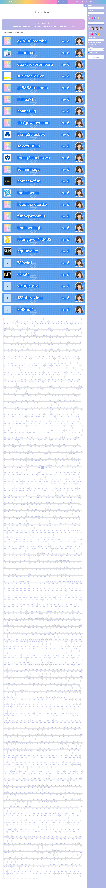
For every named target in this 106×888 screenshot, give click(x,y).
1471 (31, 467)
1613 (23, 483)
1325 (20, 451)
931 (68, 407)
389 (49, 353)
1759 (13, 500)
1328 (31, 451)
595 (46, 374)
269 (38, 342)
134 (67, 328)
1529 (16, 474)
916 (18, 407)
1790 (46, 502)
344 (53, 349)
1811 (47, 504)
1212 (68, 437)
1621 (52, 483)
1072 (35, 423)
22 (58, 319)
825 (22, 398)
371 (66, 351)
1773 (63, 500)
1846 (21, 509)
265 (25, 342)
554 (63, 370)
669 (58, 381)
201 (47, 335)
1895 (51, 514)
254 (65, 340)
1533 (32, 474)
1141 (48, 430)
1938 (58, 518)
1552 (28, 476)
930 (64, 407)
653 (5, 381)
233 (73, 337)
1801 (9, 504)
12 (31, 319)
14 (36, 319)
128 (48, 328)
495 (19, 365)
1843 (9, 509)
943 (33, 409)
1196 (9, 437)
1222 (27, 439)
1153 (12, 432)
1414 (46, 460)
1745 (38, 497)
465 (73, 360)
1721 (29, 495)
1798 (75, 502)
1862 (5, 511)
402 (15, 356)
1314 (58, 449)
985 (19, 414)
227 (53, 337)
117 (14, 328)
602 (70, 374)
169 (24, 333)
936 (9, 409)
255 (69, 340)
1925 (9, 518)
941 (26, 409)
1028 (20, 418)
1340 (77, 451)
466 (77, 360)
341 (43, 349)
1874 (50, 511)
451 (26, 360)
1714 (5, 495)
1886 (17, 514)
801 (18, 395)
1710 (68, 493)
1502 (70, 469)
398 (80, 353)
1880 (72, 511)
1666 (61, 488)
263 (18, 342)
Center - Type (92, 32)
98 (33, 326)
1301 (9, 449)
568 (32, 372)
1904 (9, 516)
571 (42, 372)
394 (66, 353)
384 (32, 353)
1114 (33, 428)
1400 (70, 458)
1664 (54, 488)
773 (5, 393)
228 (56, 337)
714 (50, 386)
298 (55, 344)
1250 (54, 442)
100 (39, 326)
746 (73, 388)
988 (29, 414)
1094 (40, 425)
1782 (16, 502)
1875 (54, 511)
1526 (5, 474)
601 (67, 374)
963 (22, 411)
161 (75, 330)
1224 (34, 439)
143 (18, 330)
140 (8, 330)
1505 (5, 472)
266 (28, 342)
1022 (75, 416)
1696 (17, 493)
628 (76, 377)
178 (51, 333)
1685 (53, 490)
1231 (60, 439)
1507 (13, 472)
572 (45, 372)
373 (72, 351)
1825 (20, 507)
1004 (9, 416)
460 (57, 360)
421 (78, 356)
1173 (5, 435)
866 (5, 402)
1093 (36, 425)
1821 (5, 507)
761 (44, 391)
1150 (81, 430)
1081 (68, 423)
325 (68, 346)
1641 (46, 486)
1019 (64, 416)
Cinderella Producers (15, 2)
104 (52, 326)
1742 (27, 497)
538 (8, 370)
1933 (39, 518)
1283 (20, 446)
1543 (70, 474)
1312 (51, 449)
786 (47, 393)
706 (25, 386)
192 (18, 335)
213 (8, 337)
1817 (69, 504)
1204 (38, 437)
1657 (28, 488)
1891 (36, 514)
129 (51, 328)
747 (77, 388)
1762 (23, 500)
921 (34, 407)
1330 (39, 451)
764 (54, 391)
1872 (43, 511)
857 (53, 400)
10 (26, 319)
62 (13, 323)
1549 (17, 476)
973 (55, 411)
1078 (57, 423)
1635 (24, 486)
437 (56, 358)
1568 (13, 479)
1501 (67, 469)
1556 (44, 476)
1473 (39, 467)
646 (59, 379)
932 (71, 407)
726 (8, 388)
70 (35, 323)
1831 (43, 507)
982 (8, 414)
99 (36, 326)
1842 (5, 509)
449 (19, 360)
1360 (74, 453)
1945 (9, 520)
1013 (43, 416)
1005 (13, 416)
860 (64, 400)
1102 (70, 425)
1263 (24, 444)
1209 (57, 437)
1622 (55, 483)
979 (75, 411)
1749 (53, 497)
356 (16, 351)
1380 (72, 456)
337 (29, 349)
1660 (39, 488)
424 (12, 358)
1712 (75, 493)
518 (18, 367)
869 (15, 402)
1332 (46, 451)
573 (48, 372)
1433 (39, 462)
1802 (13, 504)
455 (40, 360)
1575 (39, 479)
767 (63, 391)
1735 (80, 495)
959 (9, 411)
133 (64, 328)
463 (67, 360)
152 (46, 330)
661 (32, 381)
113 (79, 326)
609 (15, 377)
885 (69, 402)
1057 (55, 421)
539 (12, 370)
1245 (35, 442)
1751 (60, 497)
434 (46, 358)
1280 (9, 446)
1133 (19, 430)
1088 (17, 425)
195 (27, 335)
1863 (9, 511)
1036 (51, 418)
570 (39, 372)
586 (16, 374)
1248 (46, 442)
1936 (51, 518)
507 (60, 365)
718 (62, 386)
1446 (13, 465)
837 (63, 398)
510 (70, 365)
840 (73, 398)
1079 (61, 423)
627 (72, 377)
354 (9, 351)
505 (53, 365)
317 (41, 346)
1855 (55, 509)
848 (22, 400)
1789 (42, 502)
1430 (28, 462)
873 (28, 402)
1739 (16, 497)
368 (56, 351)
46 (47, 321)
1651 (5, 488)
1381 (76, 456)
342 (46, 349)
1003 (5, 416)
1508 (17, 472)
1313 (54, 449)
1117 (43, 428)
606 (5, 377)
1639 (39, 486)
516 (11, 367)
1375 (54, 456)
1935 (47, 518)
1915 (50, 516)
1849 (32, 509)
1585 (76, 479)
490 (79, 363)
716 (56, 386)
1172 (79, 432)
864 (77, 400)
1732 (69, 495)
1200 (23, 437)
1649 (76, 486)
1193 (76, 435)
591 (33, 374)
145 (24, 330)
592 (36, 374)
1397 (59, 458)
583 (5, 374)
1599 (51, 481)
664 (42, 381)
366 (49, 351)
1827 (28, 507)
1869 (32, 511)
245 (35, 340)
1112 (26, 428)
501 (39, 365)
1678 (27, 490)
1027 (17, 418)
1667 (65, 488)
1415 (50, 460)
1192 (72, 435)
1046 (13, 421)
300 (62, 344)
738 (47, 388)
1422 (75, 460)
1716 (12, 495)
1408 (24, 460)
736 (41, 388)
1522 (68, 472)
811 (52, 395)
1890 (32, 514)
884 (65, 402)
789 (57, 393)
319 (47, 346)
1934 (43, 518)
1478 (57, 467)
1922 (75, 516)
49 (55, 321)
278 (67, 342)
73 (42, 323)
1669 (72, 488)
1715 (9, 495)
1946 (13, 520)
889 (5, 404)
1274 (64, 444)
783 (37, 393)
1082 (72, 423)
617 (40, 377)
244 (32, 340)
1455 (47, 465)
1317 (69, 449)
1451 (32, 465)
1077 (53, 423)
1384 (9, 458)
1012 (39, 416)
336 (26, 349)
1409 (28, 460)
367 (53, 351)
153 (50, 330)
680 (15, 384)
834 (52, 398)
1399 (67, 458)
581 (75, 372)
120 (23, 328)
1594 (32, 481)
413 (52, 356)
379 (15, 353)
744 (67, 388)
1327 (28, 451)
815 (65, 395)
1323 (13, 451)
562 (12, 372)
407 (33, 356)
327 (74, 346)
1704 (46, 493)
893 (19, 404)
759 (38, 391)
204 (57, 335)
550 (50, 370)
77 (53, 323)
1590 (17, 481)
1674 (12, 490)
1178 (22, 435)
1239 (13, 442)
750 (8, 391)
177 (48, 333)
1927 (17, 518)
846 (16, 400)
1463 (78, 465)
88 (5, 326)
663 (38, 381)
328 (78, 346)
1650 (80, 486)
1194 (80, 435)
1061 (70, 421)
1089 (21, 425)
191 (14, 335)
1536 (43, 474)
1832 (46, 507)
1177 (19, 435)
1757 (5, 500)
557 (74, 370)
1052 (36, 421)
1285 (28, 446)
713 (47, 386)
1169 (69, 432)
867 (8, 402)
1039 (62, 418)
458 (50, 360)
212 (5, 337)
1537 (47, 474)
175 (42, 333)
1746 (42, 497)
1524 (75, 472)
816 (68, 395)
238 (12, 340)
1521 (64, 472)
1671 (79, 488)
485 (62, 363)
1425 (9, 462)
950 (57, 409)
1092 (32, 425)
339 (36, 349)
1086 (9, 425)
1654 (16, 488)
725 (5, 388)
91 (13, 326)
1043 (77, 418)
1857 (63, 509)
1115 (36, 428)
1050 (28, 421)
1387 (21, 458)
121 (26, 328)
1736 (5, 497)
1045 (9, 421)
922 (37, 407)
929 (61, 407)
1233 (67, 439)
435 (49, 358)
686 (35, 384)
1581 (61, 479)
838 (66, 398)
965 (29, 411)
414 (55, 356)
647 (62, 379)
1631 (9, 486)
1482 (72, 467)
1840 (77, 507)
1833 (50, 507)
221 (33, 337)
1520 (60, 472)
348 (67, 349)
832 (45, 398)
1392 (40, 458)
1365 (17, 456)
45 (44, 321)
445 (5, 360)
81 (64, 323)
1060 (67, 421)
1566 (5, 479)
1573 (31, 479)
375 (79, 351)
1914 (46, 516)
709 (34, 386)
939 (19, 409)
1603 (66, 481)
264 (21, 342)
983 (12, 414)
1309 (40, 449)
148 (34, 330)
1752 (64, 497)
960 (12, 411)
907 (67, 404)
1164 (51, 432)
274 (54, 342)
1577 (46, 479)
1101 (66, 425)
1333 (50, 451)
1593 (28, 481)
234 (76, 337)
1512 (31, 472)
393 (63, 353)
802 (22, 395)
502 (43, 365)
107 (61, 326)
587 (19, 374)
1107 (9, 428)
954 (70, 409)
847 (19, 400)
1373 (46, 456)
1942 (74, 518)
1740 (20, 497)
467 (80, 360)
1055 (47, 421)
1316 (65, 449)
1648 (73, 486)
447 (12, 360)
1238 (9, 442)
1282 (16, 446)
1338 (69, 451)
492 (8, 365)
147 (30, 330)
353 (5, 351)
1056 (51, 421)
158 (66, 330)
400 (9, 356)
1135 (27, 430)
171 (30, 333)
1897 (59, 514)
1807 (32, 504)
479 (41, 363)
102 (45, 326)
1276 (71, 444)
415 (59, 356)
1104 (77, 425)
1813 (54, 504)
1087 (13, 425)
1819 (76, 504)
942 (29, 409)
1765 (34, 500)
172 (33, 333)
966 (32, 411)
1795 (64, 502)
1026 (13, 418)
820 (5, 398)
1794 (60, 502)
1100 (63, 425)
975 (62, 411)
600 (64, 374)
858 (57, 400)
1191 (69, 435)
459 (53, 360)
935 (5, 409)
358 (22, 351)
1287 (35, 446)
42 (35, 321)
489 (76, 363)
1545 (78, 474)
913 (8, 407)
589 (26, 374)
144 (21, 330)
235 (80, 337)
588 (22, 374)
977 (68, 411)
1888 (24, 514)
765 (57, 391)
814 (62, 395)
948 (50, 409)
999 (67, 414)
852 (36, 400)
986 (22, 414)
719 (65, 386)
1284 (24, 446)
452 (29, 360)
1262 (20, 444)
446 (9, 360)
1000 (71, 414)
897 (33, 404)
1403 (5, 460)
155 (56, 330)
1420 (68, 460)
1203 (34, 437)
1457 (55, 465)
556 (70, 370)
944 (36, 409)
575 (55, 372)
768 (67, 391)
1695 (13, 493)
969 (42, 411)
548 (43, 370)
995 (53, 414)
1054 (44, 421)
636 (25, 379)
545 (33, 370)
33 (10, 321)
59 (5, 323)
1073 (39, 423)
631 (8, 379)
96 (27, 326)
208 (70, 335)
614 (31, 377)
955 (74, 409)
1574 (35, 479)
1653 (13, 488)
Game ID (90, 10)
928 (58, 407)
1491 (28, 469)
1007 (21, 416)
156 (59, 330)
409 (40, 356)
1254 (69, 442)
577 (61, 372)
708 (31, 386)
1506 (9, 472)
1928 (20, 518)
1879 (68, 511)
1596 (40, 481)
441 (70, 358)
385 (35, 353)
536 (79, 367)
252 (59, 340)
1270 (50, 444)
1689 (68, 490)
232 (70, 337)
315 (35, 346)
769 (70, 391)
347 (63, 349)
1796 (68, 502)
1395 (51, 458)
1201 (27, 437)
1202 (31, 437)
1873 (46, 511)
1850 (36, 509)
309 (15, 346)
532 (65, 367)
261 (11, 342)
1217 (9, 439)
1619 (44, 483)
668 (55, 381)
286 (15, 344)
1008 (24, 416)
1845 (17, 509)
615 (34, 377)
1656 (24, 488)
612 (24, 377)
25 (66, 319)
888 (79, 402)
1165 (55, 432)
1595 (36, 481)
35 (16, 321)
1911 (36, 516)
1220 (19, 439)
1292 (54, 446)
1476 (50, 467)
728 (14, 388)
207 (67, 335)
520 (24, 367)
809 (46, 395)
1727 (51, 495)
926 (51, 407)
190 (11, 335)
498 (29, 365)
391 (56, 353)
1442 (74, 462)
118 (17, 328)
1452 (36, 465)
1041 (70, 418)
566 (25, 372)
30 (80, 319)
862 (70, 400)
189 (8, 335)
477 (35, 363)
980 (79, 411)
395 (70, 353)
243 (28, 340)
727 (11, 388)
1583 (68, 479)
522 (31, 367)
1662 (46, 488)
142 (14, 330)
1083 (76, 423)
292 (35, 344)
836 (59, 398)
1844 (13, 509)
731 (24, 388)
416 (62, 356)
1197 (12, 437)
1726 (47, 495)
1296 (69, 446)
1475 (46, 467)
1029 (24, 418)
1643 (54, 486)
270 (41, 342)
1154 (16, 432)
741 (57, 388)
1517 (49, 472)
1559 (55, 476)
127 (44, 328)
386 (39, 353)
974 (59, 411)
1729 (58, 495)
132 (60, 328)
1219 (16, 439)
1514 (39, 472)
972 (52, 411)
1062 (74, 421)
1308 (36, 449)
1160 (37, 432)
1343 (9, 453)
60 (7, 323)
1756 (79, 497)
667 (51, 381)
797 (5, 395)
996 (57, 414)
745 (70, 388)
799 (11, 395)
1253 (65, 442)
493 (12, 365)
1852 (44, 509)
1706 (54, 493)
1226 (41, 439)
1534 (35, 474)
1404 (9, 460)
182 (64, 333)
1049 (24, 421)
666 (48, 381)
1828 (31, 507)
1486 (9, 469)
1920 (68, 516)
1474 (42, 467)
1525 (79, 472)
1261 (16, 444)
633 (15, 379)
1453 (40, 465)
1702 (39, 493)
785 (43, 393)
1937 (55, 518)
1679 (30, 490)
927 (54, 407)
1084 (80, 423)
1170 (73, 432)
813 (59, 395)
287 (18, 344)
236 (5, 340)
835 (56, 398)
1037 (55, 418)
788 (53, 393)
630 (5, 379)
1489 (21, 469)
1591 (21, 481)
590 (29, 374)
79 (59, 323)
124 (35, 328)
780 (27, 393)
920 (31, 407)
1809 (40, 504)
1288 (39, 446)
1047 (17, 421)
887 (75, 402)
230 (63, 337)
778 (20, 393)
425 (15, 358)
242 (25, 340)
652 (79, 379)
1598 (47, 481)
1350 (36, 453)
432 (39, 358)
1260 (13, 444)
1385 (13, 458)
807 (39, 395)
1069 (24, 423)
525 (41, 367)
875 (35, 402)
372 (69, 351)
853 (40, 400)
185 (73, 333)
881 (55, 402)
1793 (56, 502)
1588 (9, 481)
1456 (51, 465)
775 (11, 393)
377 (8, 353)
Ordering (90, 47)
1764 (31, 500)
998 (63, 414)
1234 (71, 439)
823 (15, 398)
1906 (17, 516)
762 (47, 391)
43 (38, 321)
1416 (54, 460)
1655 (20, 488)
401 (12, 356)
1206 (46, 437)
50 (58, 321)
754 (21, 391)
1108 (12, 428)
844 (9, 400)
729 (18, 388)
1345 (17, 453)
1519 (57, 472)
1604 (70, 481)
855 (46, 400)
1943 (77, 518)
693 (58, 384)
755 (25, 391)
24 (63, 319)
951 (60, 409)
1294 (61, 446)
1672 (5, 490)
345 (57, 349)
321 (54, 346)
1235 (75, 439)
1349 (32, 453)
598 (57, 374)
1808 (36, 504)
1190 (65, 435)
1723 (37, 495)
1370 (35, 456)
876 (38, 402)
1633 (16, 486)
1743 (31, 497)
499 (33, 365)
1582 (64, 479)
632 (12, 379)
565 (22, 372)
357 (19, 351)
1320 (79, 449)
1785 (27, 502)
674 (74, 381)
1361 (78, 453)
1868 (28, 511)
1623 (59, 483)
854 (43, 400)
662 (35, 381)
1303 (17, 449)
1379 (68, 456)
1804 (20, 504)
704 (18, 386)
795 (76, 393)
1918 (61, 516)
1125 (71, 428)
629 (79, 377)
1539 (55, 474)
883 (62, 402)
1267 (38, 444)
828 (32, 398)
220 (30, 337)
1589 (13, 481)
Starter (90, 26)
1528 (13, 474)
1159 (34, 432)
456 (43, 360)
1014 (46, 416)
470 (12, 363)
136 (73, 328)
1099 (59, 425)
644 (52, 379)
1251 (58, 442)
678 (8, 384)
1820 (79, 504)
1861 (78, 509)
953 (67, 409)
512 (76, 365)
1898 (63, 514)
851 (33, 400)
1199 (20, 437)
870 (18, 402)
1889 (28, 514)
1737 (9, 497)
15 (39, 319)
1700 (32, 493)
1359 (70, 453)
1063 (78, 421)
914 (11, 407)
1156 (23, 432)
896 (29, 404)
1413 (43, 460)
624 (63, 377)
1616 (34, 483)
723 (78, 386)
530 (58, 367)
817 (71, 395)
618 (43, 377)
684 (28, 384)
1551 (24, 476)
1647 (69, 486)
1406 (17, 460)
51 (61, 321)
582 (78, 372)
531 (61, 367)
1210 (61, 437)
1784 (23, 502)
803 (25, 395)
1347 (25, 453)
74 (45, 323)
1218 (12, 439)
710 (38, 386)
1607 (81, 481)
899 (40, 404)
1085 (5, 425)
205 (60, 335)
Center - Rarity (92, 37)
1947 (17, 520)
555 (67, 370)
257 (75, 340)
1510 (24, 472)
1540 (59, 474)
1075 (46, 423)
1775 (70, 500)
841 (76, 398)
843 (5, 400)
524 (38, 367)
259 (5, 342)
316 (38, 346)
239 (15, 340)
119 (20, 328)
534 (72, 367)
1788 (38, 502)
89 (7, 326)
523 (34, 367)
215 (14, 337)
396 (73, 353)
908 (70, 404)
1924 (5, 518)
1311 (47, 449)
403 (19, 356)
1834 (54, 507)
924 (44, 407)
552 (57, 370)
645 (55, 379)
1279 (5, 446)
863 (74, 400)
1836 (62, 507)
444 (80, 358)
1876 (57, 511)
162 (78, 330)
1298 (76, 446)
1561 (63, 476)
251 (55, 340)
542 (22, 370)
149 (37, 330)
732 (27, 388)
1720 (26, 495)
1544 (74, 474)
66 (24, 323)
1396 (55, 458)
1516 (46, 472)
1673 (9, 490)
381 (22, 353)
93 (19, 326)
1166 (59, 432)
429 (29, 358)
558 (77, 370)
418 (68, 356)
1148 (73, 430)
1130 (9, 430)
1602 (62, 481)
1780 (9, 502)
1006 (17, 416)
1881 (76, 511)
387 (42, 353)
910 (77, 404)
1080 (65, 423)
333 (15, 349)
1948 (21, 520)
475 (28, 363)
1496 (47, 469)
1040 (66, 418)
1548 (13, 476)
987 (26, 414)
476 (31, 363)
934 (78, 407)
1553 (32, 476)
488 (72, 363)
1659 (35, 488)
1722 (33, 495)
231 (66, 337)
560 (5, 372)
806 (36, 395)
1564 (74, 476)
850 (29, 400)
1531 (24, 474)
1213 (71, 437)
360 (29, 351)
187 (80, 333)
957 (81, 409)
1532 (28, 474)
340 (40, 349)
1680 (34, 490)
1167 (62, 432)
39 (27, 321)
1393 (44, 458)
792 (66, 393)
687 (38, 384)
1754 (71, 497)
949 (53, 409)
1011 (36, 416)
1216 (5, 439)
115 (8, 328)
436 (53, 358)
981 (5, 414)
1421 (72, 460)
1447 (17, 465)
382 (25, 353)
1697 (20, 493)
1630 (5, 486)
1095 (44, 425)
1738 (12, 497)
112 (76, 326)
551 (53, 370)
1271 (53, 444)
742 (60, 388)
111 (73, 326)
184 (70, 333)
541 (19, 370)
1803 (17, 504)
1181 (33, 435)
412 (49, 356)
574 (52, 372)
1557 (47, 476)
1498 (55, 469)
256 (72, 340)
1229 (52, 439)
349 (70, 349)
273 (51, 342)
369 (59, 351)
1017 (57, 416)
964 (25, 411)
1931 (32, 518)
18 (47, 319)
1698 (24, 493)
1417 (57, 460)
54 (69, 321)
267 (31, 342)
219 (27, 337)
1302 (13, 449)
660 (29, 381)
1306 (28, 449)
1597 (44, 481)
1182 (36, 435)
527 (48, 367)
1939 (62, 518)
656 (15, 381)
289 (25, 344)
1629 (81, 483)
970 (46, 411)
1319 (76, 449)
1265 (31, 444)
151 (43, 330)
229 (60, 337)
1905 (13, 516)
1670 (76, 488)
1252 (61, 442)
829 (35, 398)
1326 (24, 451)
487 (69, 363)
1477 (53, 467)
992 (43, 414)
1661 (43, 488)
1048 (21, 421)
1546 (5, 476)
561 (8, 372)
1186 (51, 435)
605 (80, 374)
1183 (40, 435)
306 (5, 346)
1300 (5, 449)
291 (32, 344)
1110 (19, 428)
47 (49, 321)
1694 (9, 493)
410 (43, 356)
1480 (65, 467)
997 (60, 414)
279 (70, 342)
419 (72, 356)
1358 (66, 453)
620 (50, 377)
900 (43, 404)
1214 (75, 437)
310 (19, 346)
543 (26, 370)
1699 (28, 493)
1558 (51, 476)
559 (81, 370)
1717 (15, 495)
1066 (13, 423)
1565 (78, 476)
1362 (5, 456)
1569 (16, 479)
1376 (57, 456)
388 (46, 353)
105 (55, 326)
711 (40, 386)
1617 (37, 483)
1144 (59, 430)
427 (22, 358)
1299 (80, 446)
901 (46, 404)
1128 (81, 428)
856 (50, 400)
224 (43, 337)
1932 (35, 518)
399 (5, 356)
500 (36, 365)
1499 (59, 469)
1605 (74, 481)
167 (17, 333)
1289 (43, 446)
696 (68, 384)
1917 (57, 516)
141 (11, 330)
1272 (57, 444)
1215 (78, 437)
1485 (5, 469)
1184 (44, 435)
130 (54, 328)
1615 (30, 483)
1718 (19, 495)
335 (22, 349)
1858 (66, 509)
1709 (65, 493)
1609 (9, 483)
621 (53, 377)
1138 (37, 430)
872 (25, 402)
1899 (67, 514)
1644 (58, 486)
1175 (12, 435)
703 (15, 386)
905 (60, 404)
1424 (5, 462)
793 (70, 393)
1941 (70, 518)
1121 (57, 428)
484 (58, 363)
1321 (5, 451)
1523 (71, 472)
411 (46, 356)
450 (22, 360)
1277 (75, 444)
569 (35, 372)
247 (42, 340)
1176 (16, 435)
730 (21, 388)
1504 (78, 469)
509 (67, 365)
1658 (31, 488)
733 (31, 388)
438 (60, 358)
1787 (34, 502)
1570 (20, 479)
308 (12, 346)
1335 (58, 451)
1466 (13, 467)
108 (64, 326)
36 (18, 321)
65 (21, 323)
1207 (49, 437)
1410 (32, 460)
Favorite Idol (91, 21)
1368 (28, 456)
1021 (72, 416)
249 (49, 340)
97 (30, 326)
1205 (42, 437)
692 (55, 384)
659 (25, 381)
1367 (24, 456)
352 (81, 349)
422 (5, 358)
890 (9, 404)
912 (5, 407)
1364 (13, 456)
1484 (80, 467)
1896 (55, 514)
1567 (9, 479)
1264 (27, 444)
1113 (29, 428)
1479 (61, 467)
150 (40, 330)
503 (46, 365)
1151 (5, 432)
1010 (32, 416)
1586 (80, 479)
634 (18, 379)
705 (21, 386)
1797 (71, 502)
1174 (9, 435)
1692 (79, 490)
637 (28, 379)
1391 (36, 458)
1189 (62, 435)
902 (50, 404)
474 (25, 363)
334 (19, 349)
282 (80, 342)
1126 (74, 428)
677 (5, 384)
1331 (43, 451)
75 (48, 323)
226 (50, 337)
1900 (70, 514)
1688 (64, 490)
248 (45, 340)
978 (72, 411)
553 (60, 370)
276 (60, 342)
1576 (42, 479)
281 (77, 342)
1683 (45, 490)
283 (5, 344)
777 (17, 393)
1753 (68, 497)
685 (31, 384)
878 (45, 402)
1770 (52, 500)
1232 (63, 439)
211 (80, 335)
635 (22, 379)
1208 (53, 437)
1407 (21, 460)
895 (26, 404)
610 (18, 377)
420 (75, 356)
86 (78, 323)
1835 (58, 507)
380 (18, 353)
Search (90, 5)
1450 (28, 465)
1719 (22, 495)
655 (12, 381)
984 (15, 414)
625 (66, 377)
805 (32, 395)
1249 (50, 442)
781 (30, 393)
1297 (73, 446)
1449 (24, 465)
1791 (49, 502)
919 (27, 407)
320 (51, 346)
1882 (80, 511)
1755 (75, 497)
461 (60, 360)
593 (40, 374)
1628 (77, 483)
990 (36, 414)
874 (31, 402)
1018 (61, 416)
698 (75, 384)
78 (56, 323)
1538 (51, 474)
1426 (13, 462)
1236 (79, 439)
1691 (75, 490)
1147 (70, 430)
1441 (70, 462)
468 (5, 363)
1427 (17, 462)
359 (26, 351)
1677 (23, 490)
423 (8, 358)
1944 (5, 520)
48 (52, 321)
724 (81, 386)
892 (15, 404)
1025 (9, 418)
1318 (72, 449)
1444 (5, 465)
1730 (62, 495)
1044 (5, 421)
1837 (66, 507)
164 (8, 333)
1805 (24, 504)
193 (21, 335)
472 (18, 363)
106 (58, 326)
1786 (31, 502)
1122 (60, 428)
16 (42, 319)
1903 (5, 516)
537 (5, 370)
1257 (80, 442)
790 (60, 393)
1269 (46, 444)
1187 (54, 435)
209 (74, 335)
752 (15, 391)
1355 (55, 453)
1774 (66, 500)
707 (28, 386)
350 (74, 349)
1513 (35, 472)
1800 (5, 504)
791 (63, 393)
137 (76, 328)
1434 (43, 462)
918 (24, 407)
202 (50, 335)
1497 (51, 469)
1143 (55, 430)
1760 (16, 500)
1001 (74, 414)
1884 (9, 514)
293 (39, 344)
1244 (31, 442)
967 (35, 411)
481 (48, 363)
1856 (59, 509)
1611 (16, 483)
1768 (45, 500)
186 (77, 333)
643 (49, 379)
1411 (36, 460)
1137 (34, 430)
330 (5, 349)
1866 (20, 511)
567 (28, 372)
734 (34, 388)
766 (60, 391)
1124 (67, 428)
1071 (31, 423)
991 (39, 414)
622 (56, 377)
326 (71, 346)
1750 (57, 497)
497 (26, 365)
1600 (55, 481)
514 (5, 367)
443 (77, 358)
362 (36, 351)
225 (46, 337)
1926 (13, 518)
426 (19, 358)
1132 (16, 430)
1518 (53, 472)
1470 (28, 467)
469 (8, 363)
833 (49, 398)
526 (44, 367)
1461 (70, 465)
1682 (42, 490)
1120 (53, 428)
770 (73, 391)
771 (76, 391)
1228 (49, 439)
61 (10, 323)
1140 (45, 430)
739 (51, 388)
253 (62, 340)
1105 (81, 425)
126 (41, 328)
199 (40, 335)
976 (65, 411)
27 (71, 319)
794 (73, 393)
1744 (35, 497)
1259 (9, 444)
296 (49, 344)
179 (54, 333)
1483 (76, 467)
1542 (66, 474)
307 (8, 346)
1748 (49, 497)
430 (32, 358)
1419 (64, 460)
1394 (47, 458)
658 (22, 381)
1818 (72, 504)
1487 (13, 469)
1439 (62, 462)
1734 (77, 495)
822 (12, 398)
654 (8, 381)
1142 (52, 430)
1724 (40, 495)
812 (55, 395)
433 (42, 358)
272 (47, 342)
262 (15, 342)
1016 (54, 416)
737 (44, 388)
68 (29, 323)
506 (57, 365)
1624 (63, 483)
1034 (43, 418)
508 (63, 365)
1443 (77, 462)
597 (53, 374)
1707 (57, 493)
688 (41, 384)
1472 (35, 467)
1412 (39, 460)
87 (81, 323)
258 (79, 340)
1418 (61, 460)
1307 (32, 449)
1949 (24, 520)
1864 (13, 511)
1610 (13, 483)
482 (51, 363)
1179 (26, 435)
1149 (77, 430)
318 (44, 346)
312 (25, 346)
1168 (66, 432)
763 (51, 391)
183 (67, 333)
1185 (47, 435)
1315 (61, 449)
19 (49, 319)
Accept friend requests (95, 42)
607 (8, 377)
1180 (29, 435)
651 (75, 379)
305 (80, 344)
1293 (57, 446)
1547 (9, 476)
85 (75, 323)
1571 (24, 479)
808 (42, 395)
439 (63, 358)
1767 (41, 500)
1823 (13, 507)
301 (66, 344)
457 (46, 360)
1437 (55, 462)
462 (63, 360)
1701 (35, 493)
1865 (17, 511)
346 (60, 349)
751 (11, 391)
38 (24, 321)
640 (39, 379)
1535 (39, 474)
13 (34, 319)
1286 (31, 446)
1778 (80, 500)
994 (50, 414)
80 (61, 323)
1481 (68, 467)
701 (8, 386)
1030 (28, 418)
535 (75, 367)
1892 (40, 514)
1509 (21, 472)
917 (21, 407)
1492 (32, 469)
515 (8, 367)
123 (32, 328)
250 (52, 340)
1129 (5, 430)
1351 (40, 453)
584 (9, 374)
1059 (63, 421)
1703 (43, 493)
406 (29, 356)
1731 (66, 495)
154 (53, 330)
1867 (24, 511)
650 (72, 379)
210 (77, 335)
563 (15, 372)
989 (33, 414)
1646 (65, 486)
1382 (80, 456)
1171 (76, 432)
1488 (17, 469)
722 (74, 386)
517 (14, 367)
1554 (36, 476)
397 (77, 353)
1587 (5, 481)
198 (37, 335)
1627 (74, 483)
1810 (44, 504)
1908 (24, 516)
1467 (17, 467)
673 (71, 381)
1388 (24, 458)
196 (31, 335)
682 (21, 384)
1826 (24, 507)
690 (48, 384)
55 (72, 321)
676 (81, 381)
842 (80, 398)
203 (54, 335)
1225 (38, 439)
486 (65, 363)
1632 (13, 486)
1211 (64, 437)
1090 (24, 425)
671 (64, 381)
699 (78, 384)
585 (12, 374)
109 (68, 326)
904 (57, 404)
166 (14, 333)
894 (22, 404)
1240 (17, 442)
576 (58, 372)
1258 (5, 444)
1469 (24, 467)
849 (26, 400)
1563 (70, 476)
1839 (73, 507)
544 (29, 370)
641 (42, 379)
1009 (28, 416)
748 (80, 388)
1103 (73, 425)
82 (67, 323)
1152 (9, 432)
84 (73, 323)
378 (11, 353)
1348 (28, 453)
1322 (9, 451)
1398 (63, 458)
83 (70, 323)
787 (50, 393)
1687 (60, 490)
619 (46, 377)
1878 (65, 511)
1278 (78, 444)
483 (55, 363)
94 (21, 326)
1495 (44, 469)
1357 (63, 453)
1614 (27, 483)
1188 (58, 435)
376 (5, 353)
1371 (39, 456)
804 (29, 395)
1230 (56, 439)
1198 (16, 437)
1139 (41, 430)
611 (21, 377)
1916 (54, 516)
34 (13, 321)
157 (62, 330)
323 (61, 346)
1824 (16, 507)
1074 (42, 423)
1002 (78, 414)
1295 (65, 446)
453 (33, 360)
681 (18, 384)
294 (42, 344)
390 (53, 353)
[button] (92, 2)
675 (77, 381)
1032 (35, 418)
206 (64, 335)
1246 (39, 442)
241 (22, 340)
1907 (21, 516)
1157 (27, 432)
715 (53, 386)
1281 (13, 446)
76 (51, 323)
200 (44, 335)
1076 (50, 423)
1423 (79, 460)
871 (22, 402)
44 (41, 321)
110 (71, 326)
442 (73, 358)
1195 (5, 437)
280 (73, 342)
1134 (23, 430)
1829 (35, 507)
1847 (25, 509)
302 (69, 344)
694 (62, 384)
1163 (48, 432)
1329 (35, 451)
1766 (38, 500)
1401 (74, 458)
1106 (5, 428)
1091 (28, 425)
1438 (58, 462)
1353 (47, 453)
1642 (50, 486)
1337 (66, 451)
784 (40, 393)
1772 (59, 500)
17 (44, 319)
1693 (5, 493)
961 (15, 411)
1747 (46, 497)
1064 (5, 423)
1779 (5, 502)
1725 (44, 495)
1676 (20, 490)
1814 (58, 504)
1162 (44, 432)
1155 (20, 432)
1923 (79, 516)
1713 (78, 493)
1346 (21, 453)
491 (5, 365)
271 (44, 342)
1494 (40, 469)
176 (45, 333)
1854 (51, 509)
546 (36, 370)
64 (18, 323)
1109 (16, 428)
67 (26, 323)
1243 (28, 442)
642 (45, 379)
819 (78, 395)
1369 (32, 456)
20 (52, 319)
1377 (61, 456)
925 (48, 407)
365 (46, 351)
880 (51, 402)
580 (72, 372)
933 (75, 407)
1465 (9, 467)
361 (32, 351)
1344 (13, 453)
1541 (62, 474)
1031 (32, 418)
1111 (23, 428)
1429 (24, 462)
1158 (30, 432)
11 (29, 319)
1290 (46, 446)
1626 (70, 483)
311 (22, 346)
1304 (20, 449)
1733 (73, 495)
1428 (20, 462)
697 (72, 384)
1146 (66, 430)
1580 (57, 479)
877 (41, 402)
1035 (47, 418)
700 (5, 386)
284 (8, 344)
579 (68, 372)
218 (24, 337)
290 (29, 344)
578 (65, 372)
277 (63, 342)
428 (25, 358)
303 (73, 344)
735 (37, 388)
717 (59, 386)
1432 (35, 462)
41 (32, 321)
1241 (20, 442)
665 (45, 381)
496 (22, 365)
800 (15, 395)
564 (18, 372)
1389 (28, 458)
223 (40, 337)
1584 (72, 479)
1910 (32, 516)
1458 (59, 465)
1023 (79, 416)
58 (80, 321)
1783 (20, 502)
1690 (72, 490)
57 (78, 321)
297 (52, 344)
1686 (57, 490)
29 (77, 319)
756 (28, 391)
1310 (44, 449)
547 (39, 370)
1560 (59, 476)
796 (79, 393)
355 (12, 351)
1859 (70, 509)
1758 (9, 500)
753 (18, 391)
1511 (28, 472)
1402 (78, 458)
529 (55, 367)
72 (40, 323)
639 (35, 379)
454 (36, 360)
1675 (16, 490)
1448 (21, 465)
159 (69, 330)
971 (49, 411)
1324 (16, 451)
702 (11, 386)
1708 (61, 493)
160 (72, 330)
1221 (23, 439)
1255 (73, 442)
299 (59, 344)
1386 (17, 458)
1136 (30, 430)
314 (31, 346)
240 (18, 340)
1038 (58, 418)
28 (74, 319)
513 (80, 365)
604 (77, 374)
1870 (35, 511)
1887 (21, 514)
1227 (45, 439)
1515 (42, 472)
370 (63, 351)
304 (76, 344)
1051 (32, 421)
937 (12, 409)
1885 (13, 514)
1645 (61, 486)
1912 (39, 516)
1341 (81, 451)
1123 (64, 428)
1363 (9, 456)
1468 (20, 467)
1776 (73, 500)
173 (36, 333)
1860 (74, 509)
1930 (28, 518)
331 (8, 349)
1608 (5, 483)
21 (55, 319)
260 (8, 342)
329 (81, 346)
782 (33, 393)
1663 (50, 488)
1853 (47, 509)
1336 (62, 451)
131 (57, 328)
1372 (43, 456)
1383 (5, 458)
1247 (43, 442)
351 (77, 349)
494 (15, 365)
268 (35, 342)
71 (37, 323)
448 (15, 360)
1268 (42, 444)
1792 (53, 502)
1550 (21, 476)
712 (43, 386)
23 (60, 319)
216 (17, 337)
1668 (68, 488)
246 (39, 340)
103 (48, 326)
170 (27, 333)
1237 (5, 442)
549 (46, 370)
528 (51, 367)
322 (57, 346)
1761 (20, 500)
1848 (28, 509)
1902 (78, 514)
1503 (74, 469)
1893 (44, 514)
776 (14, 393)
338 (33, 349)
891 (12, 404)
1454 (44, 465)
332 (12, 349)
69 (32, 323)
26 (69, 319)
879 (48, 402)
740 (54, 388)
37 (21, 321)
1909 (28, 516)
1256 (77, 442)
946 (43, 409)
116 (11, 328)
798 (8, 395)
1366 (20, 456)
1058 (59, 421)
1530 (20, 474)
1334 (54, 451)
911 (80, 404)
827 (28, 398)
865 (80, 400)
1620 (48, 483)
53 (66, 321)
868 (12, 402)
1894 (47, 514)
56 (75, 321)
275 (57, 342)
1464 (5, 467)
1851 (40, 509)
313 (28, 346)
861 (67, 400)
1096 (47, 425)
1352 (44, 453)
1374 (50, 456)
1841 (81, 507)
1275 (68, 444)
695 (65, 384)
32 (7, 321)
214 (11, 337)
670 (61, 381)
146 (27, 330)
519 (21, 367)
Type (89, 15)
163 (5, 333)
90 (10, 326)
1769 (49, 500)
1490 (24, 469)
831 (42, 398)
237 (8, 340)
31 (4, 321)
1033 (39, 418)
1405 (13, 460)
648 (65, 379)
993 (46, 414)
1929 (24, 518)
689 (45, 384)
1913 (43, 516)
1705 (50, 493)
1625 (66, 483)
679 (11, 384)
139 (5, 330)
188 (5, 335)
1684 (49, 490)
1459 (63, 465)
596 (50, 374)
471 (15, 363)
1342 (5, 453)
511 (73, 365)
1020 (68, 416)
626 (69, 377)
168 (20, 333)
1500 (63, 469)
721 (71, 386)
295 (45, 344)
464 (70, 360)
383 (28, 353)
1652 (9, 488)
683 (25, 384)
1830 (39, 507)
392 (59, 353)
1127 (78, 428)
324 (64, 346)
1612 (20, 483)
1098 (55, 425)
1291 (50, 446)
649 (69, 379)
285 (12, 344)
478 (38, 363)
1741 (24, 497)
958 (5, 411)
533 (68, 367)
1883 (5, 514)
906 (64, 404)
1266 (35, 444)
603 (74, 374)
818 (75, 395)
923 (41, 407)
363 (39, 351)
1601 (59, 481)
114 (5, 328)
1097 (51, 425)
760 (41, 391)
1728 (55, 495)
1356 (59, 453)
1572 (27, 479)
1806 (28, 504)
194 (24, 335)
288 (22, 344)
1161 (41, 432)
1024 (5, 418)
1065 (9, 423)
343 (50, 349)
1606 (78, 481)
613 (27, 377)
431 (35, 358)
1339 (73, 451)
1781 (12, 502)
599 (60, 374)
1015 (50, 416)
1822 (9, 507)
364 (43, 351)
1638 (35, 486)
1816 (65, 504)
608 (12, 377)
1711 (71, 493)
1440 (66, 462)
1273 (60, 444)
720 (68, 386)
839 (70, 398)
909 (74, 404)
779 (24, 393)
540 (15, 370)
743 (64, 388)
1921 (72, 516)
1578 (49, 479)
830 (39, 398)
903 (53, 404)
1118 (46, 428)
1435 (47, 462)
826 (25, 398)
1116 (40, 428)
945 (40, 409)
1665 (57, 488)
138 (80, 328)
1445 (9, 465)
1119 (50, 428)
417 (65, 356)
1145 (63, 430)
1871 (39, 511)
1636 (28, 486)
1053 (40, 421)
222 (36, 337)
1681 (38, 490)
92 (16, 326)
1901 (74, 514)
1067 (17, 423)
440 (67, 358)
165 (11, 333)
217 (20, 337)
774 (8, 393)
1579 (53, 479)
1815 (61, 504)
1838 (69, 507)
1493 (36, 469)
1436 (51, 462)
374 (76, 351)
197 (34, 335)
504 (50, 365)
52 (63, 321)
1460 (67, 465)
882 (58, 402)
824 (18, 398)
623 (59, 377)
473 (22, 363)
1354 (51, 453)
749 (5, 391)
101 (42, 326)
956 (77, 409)
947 (46, 409)
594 (43, 374)
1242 (24, 442)
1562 (66, 476)
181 (60, 333)
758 (34, 391)
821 (8, 398)
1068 (20, 423)
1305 (24, 449)
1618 (41, 483)
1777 (77, 500)
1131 (12, 430)
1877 (61, 511)
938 (15, 409)
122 (29, 328)
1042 (74, 418)
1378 (65, 456)
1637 (31, 486)
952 (63, 409)
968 (39, 411)
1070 (28, 423)
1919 (64, 516)
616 (37, 377)
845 (12, 400)
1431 (32, 462)
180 (57, 333)
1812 (51, 504)
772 (79, 391)
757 (31, 391)
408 (36, 356)
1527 (9, 474)
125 (38, 328)
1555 (40, 476)
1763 (27, 500)
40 (30, 321)
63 (15, 323)
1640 (43, 486)
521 (28, 367)
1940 (66, 518)
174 (39, 333)
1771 (55, 500)
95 (24, 326)
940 (22, 409)
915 (15, 407)
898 (36, 404)
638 (32, 379)
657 (18, 381)
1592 (24, 481)
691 (51, 384)
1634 (20, 486)
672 (68, 381)
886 (72, 402)
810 (49, 395)
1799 (79, 502)
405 (26, 356)
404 (22, 356)
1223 (30, 439)
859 (60, 400)
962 (19, 411)
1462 (74, 465)
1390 (32, 458)
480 (45, 363)
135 (70, 328)
